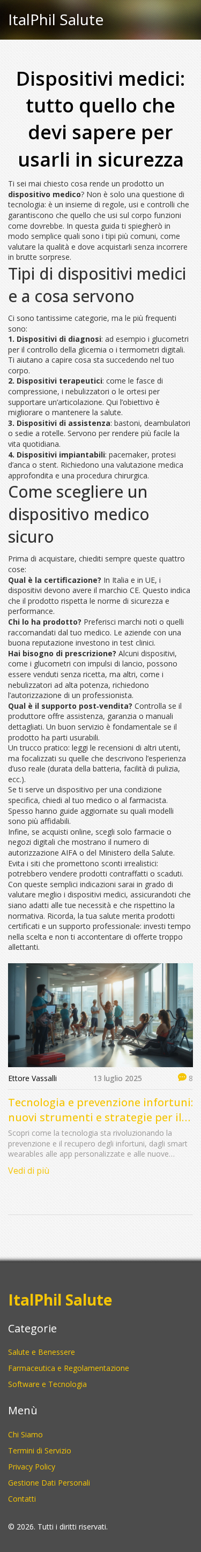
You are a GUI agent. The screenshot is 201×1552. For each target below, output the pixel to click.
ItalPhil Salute (55, 20)
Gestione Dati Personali (49, 1483)
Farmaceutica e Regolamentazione (68, 1368)
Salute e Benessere (41, 1352)
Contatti (22, 1499)
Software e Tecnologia (47, 1384)
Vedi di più (28, 1170)
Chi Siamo (25, 1434)
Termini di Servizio (39, 1450)
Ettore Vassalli (32, 1078)
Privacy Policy (31, 1466)
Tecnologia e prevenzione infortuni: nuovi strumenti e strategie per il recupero (100, 1110)
